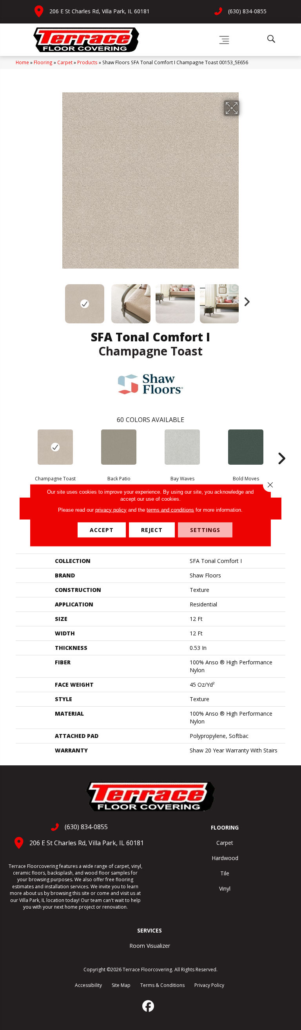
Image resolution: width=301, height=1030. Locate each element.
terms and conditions (170, 509)
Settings (205, 529)
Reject (152, 529)
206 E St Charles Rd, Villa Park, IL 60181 (99, 11)
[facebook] (148, 1006)
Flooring (43, 62)
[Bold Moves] (245, 447)
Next (244, 300)
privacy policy (111, 509)
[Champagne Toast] (55, 447)
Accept (102, 529)
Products (87, 62)
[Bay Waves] (182, 447)
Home (22, 62)
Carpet (65, 62)
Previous (56, 300)
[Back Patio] (118, 447)
